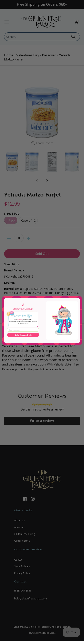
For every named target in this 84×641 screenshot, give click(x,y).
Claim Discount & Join (23, 335)
